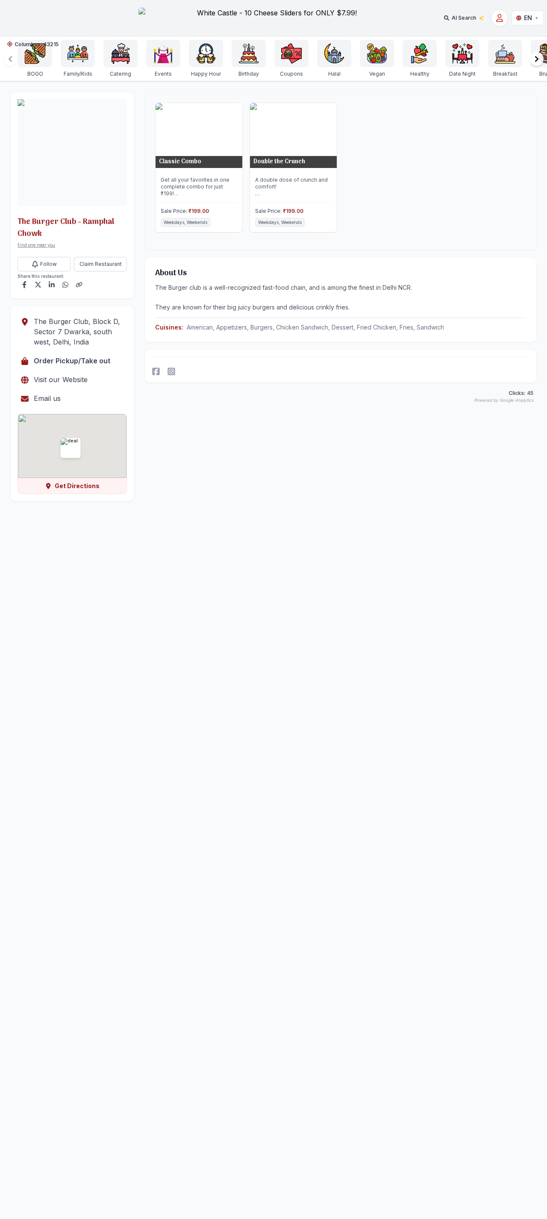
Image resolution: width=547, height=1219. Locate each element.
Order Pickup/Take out (72, 360)
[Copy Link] (79, 285)
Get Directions (77, 485)
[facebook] (156, 371)
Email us (47, 398)
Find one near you (36, 244)
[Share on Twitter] (38, 285)
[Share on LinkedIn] (52, 285)
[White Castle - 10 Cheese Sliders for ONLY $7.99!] (273, 18)
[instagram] (171, 371)
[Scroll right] (537, 59)
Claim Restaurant (100, 264)
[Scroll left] (10, 59)
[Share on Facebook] (24, 285)
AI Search (464, 18)
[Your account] (499, 17)
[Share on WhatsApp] (65, 285)
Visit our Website (61, 379)
